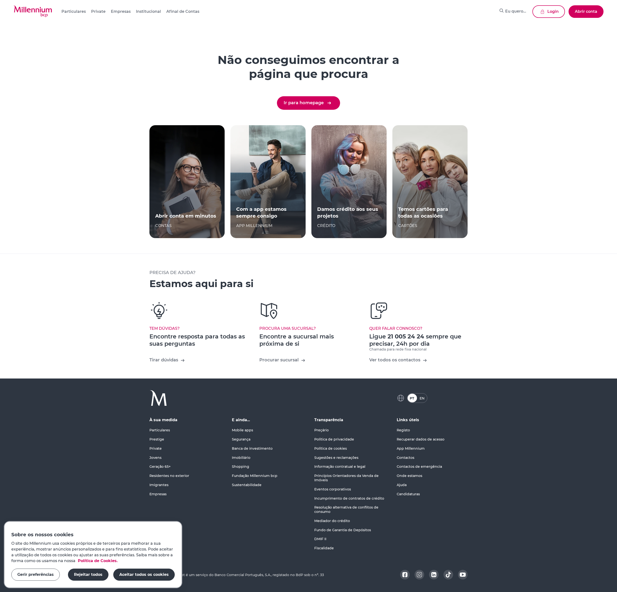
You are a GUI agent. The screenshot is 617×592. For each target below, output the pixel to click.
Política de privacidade (334, 439)
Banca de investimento (252, 448)
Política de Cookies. (97, 560)
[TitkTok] (448, 574)
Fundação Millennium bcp (254, 476)
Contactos (405, 457)
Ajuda (402, 485)
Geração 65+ (160, 466)
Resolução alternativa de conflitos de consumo (346, 509)
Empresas (158, 494)
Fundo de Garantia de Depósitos (342, 530)
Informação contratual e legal (339, 466)
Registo (403, 430)
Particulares (159, 430)
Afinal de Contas (182, 11)
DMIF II (320, 539)
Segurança (241, 439)
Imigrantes (158, 485)
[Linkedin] (434, 574)
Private (155, 448)
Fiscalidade (324, 548)
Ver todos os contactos (394, 360)
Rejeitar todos (88, 574)
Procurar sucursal (279, 360)
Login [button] (553, 11)
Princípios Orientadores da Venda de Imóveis (346, 478)
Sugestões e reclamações (336, 457)
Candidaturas (408, 494)
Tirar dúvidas (163, 360)
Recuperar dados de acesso (420, 439)
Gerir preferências (35, 574)
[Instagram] (419, 574)
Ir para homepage (304, 102)
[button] (32, 12)
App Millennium (411, 448)
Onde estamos (409, 476)
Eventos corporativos (332, 489)
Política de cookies (330, 448)
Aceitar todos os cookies (144, 574)
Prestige (156, 439)
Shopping (240, 466)
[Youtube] (463, 574)
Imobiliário (241, 457)
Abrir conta (586, 11)
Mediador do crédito (332, 521)
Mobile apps (242, 430)
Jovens (155, 457)
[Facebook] (405, 574)
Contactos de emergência (419, 466)
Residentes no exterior (169, 476)
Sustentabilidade (247, 485)
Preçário (321, 430)
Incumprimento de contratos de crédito (349, 498)
